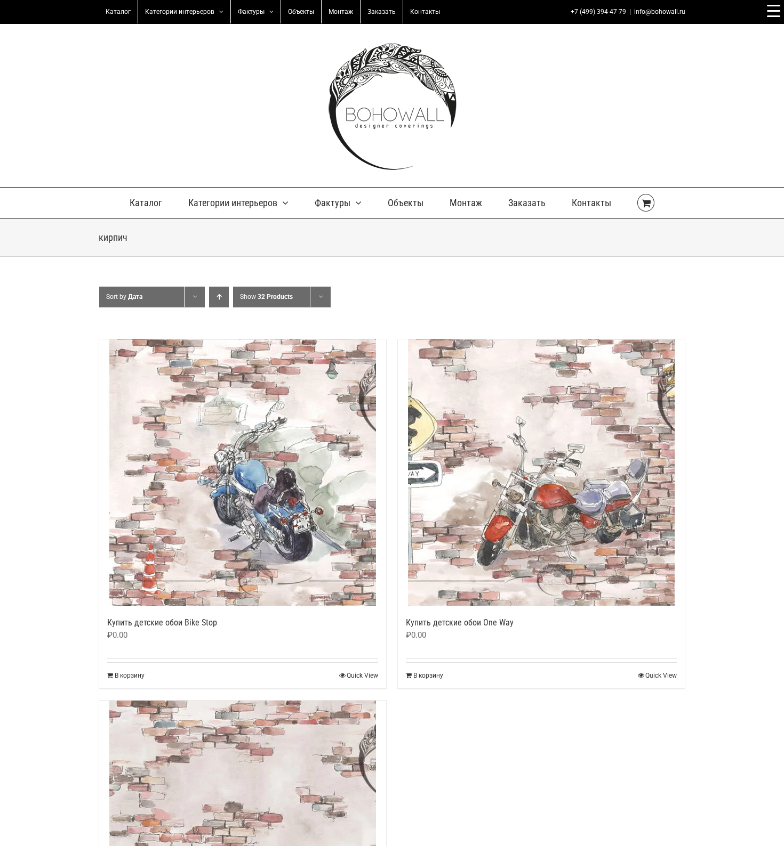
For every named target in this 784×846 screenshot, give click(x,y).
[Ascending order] (219, 297)
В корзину (130, 675)
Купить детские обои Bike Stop (162, 622)
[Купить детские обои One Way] (541, 472)
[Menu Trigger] (773, 10)
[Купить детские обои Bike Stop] (242, 472)
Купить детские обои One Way (460, 622)
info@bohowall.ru (659, 11)
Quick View (362, 675)
